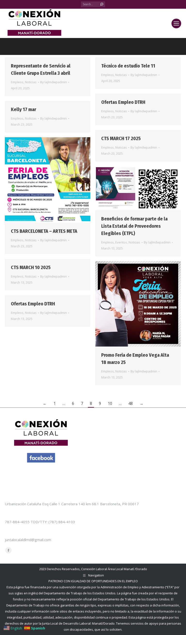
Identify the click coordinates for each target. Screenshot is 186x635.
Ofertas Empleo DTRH (123, 102)
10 (110, 403)
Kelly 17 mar (23, 109)
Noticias (31, 82)
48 (130, 403)
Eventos (121, 242)
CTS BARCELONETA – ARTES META (44, 231)
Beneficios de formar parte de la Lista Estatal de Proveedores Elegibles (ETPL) (134, 226)
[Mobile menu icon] (176, 23)
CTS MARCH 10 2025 (31, 267)
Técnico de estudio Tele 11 (128, 66)
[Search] (101, 4)
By (53, 82)
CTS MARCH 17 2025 (121, 138)
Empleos (17, 82)
